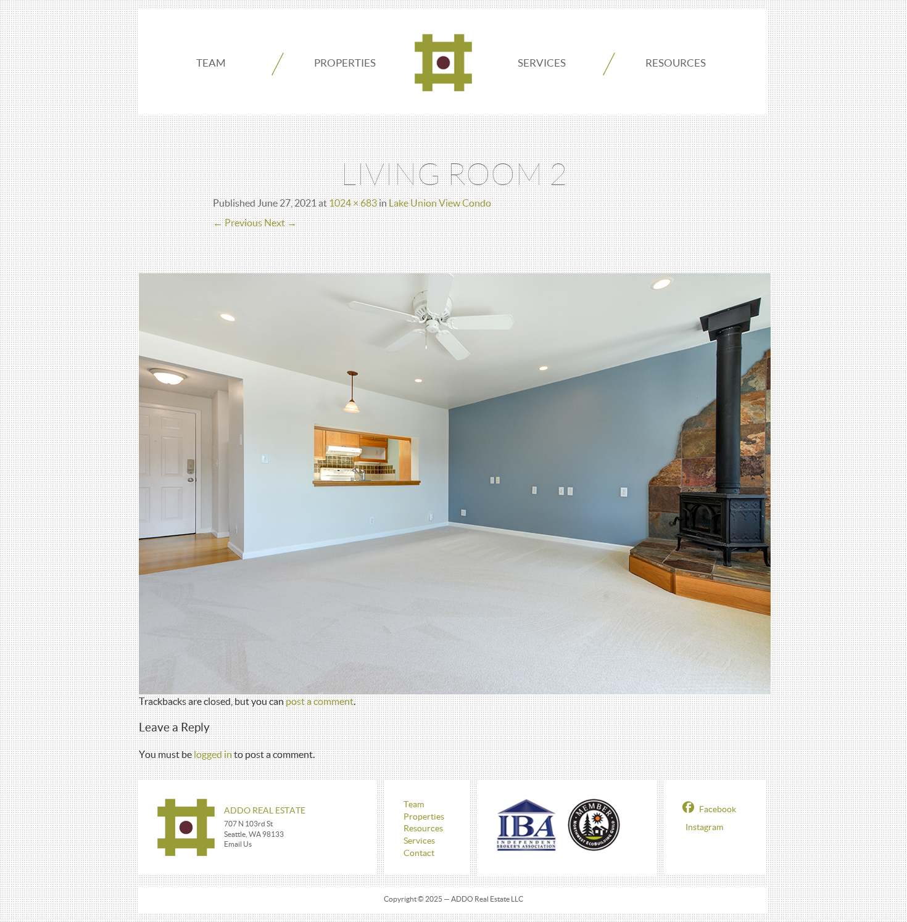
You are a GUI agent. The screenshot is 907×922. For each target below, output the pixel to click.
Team (211, 62)
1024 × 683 (353, 202)
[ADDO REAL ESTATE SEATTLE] (443, 62)
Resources (675, 62)
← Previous (237, 222)
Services (542, 62)
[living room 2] (455, 482)
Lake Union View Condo (440, 202)
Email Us (238, 844)
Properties (345, 62)
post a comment (320, 701)
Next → (280, 222)
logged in (213, 754)
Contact (419, 853)
